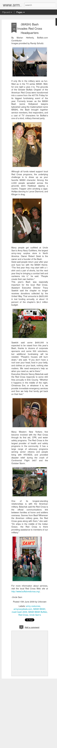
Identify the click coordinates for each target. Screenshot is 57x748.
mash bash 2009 (19, 611)
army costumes (33, 606)
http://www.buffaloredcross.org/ (25, 591)
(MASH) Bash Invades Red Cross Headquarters (29, 28)
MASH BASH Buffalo (37, 611)
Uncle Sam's (35, 614)
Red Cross (23, 614)
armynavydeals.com (23, 608)
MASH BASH (39, 608)
